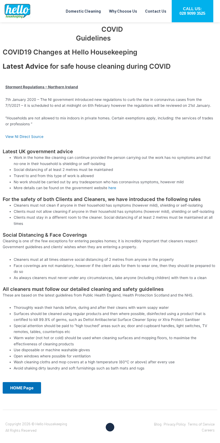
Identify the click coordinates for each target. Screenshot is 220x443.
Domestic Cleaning (83, 11)
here (112, 188)
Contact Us (155, 11)
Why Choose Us (123, 11)
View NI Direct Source (24, 136)
